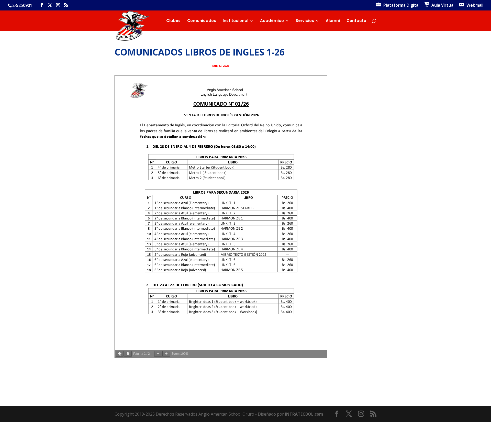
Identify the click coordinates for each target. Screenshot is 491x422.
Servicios (305, 21)
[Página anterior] (120, 354)
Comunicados (201, 21)
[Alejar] (158, 354)
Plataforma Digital (401, 5)
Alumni (333, 21)
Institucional (235, 21)
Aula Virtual (442, 5)
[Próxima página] (128, 354)
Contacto (356, 21)
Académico (272, 21)
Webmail (474, 5)
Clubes (173, 21)
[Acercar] (166, 354)
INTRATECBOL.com (304, 414)
